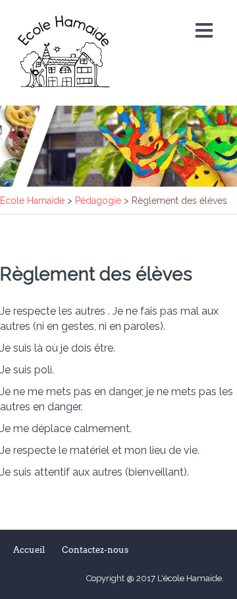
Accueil (29, 550)
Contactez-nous (95, 550)
